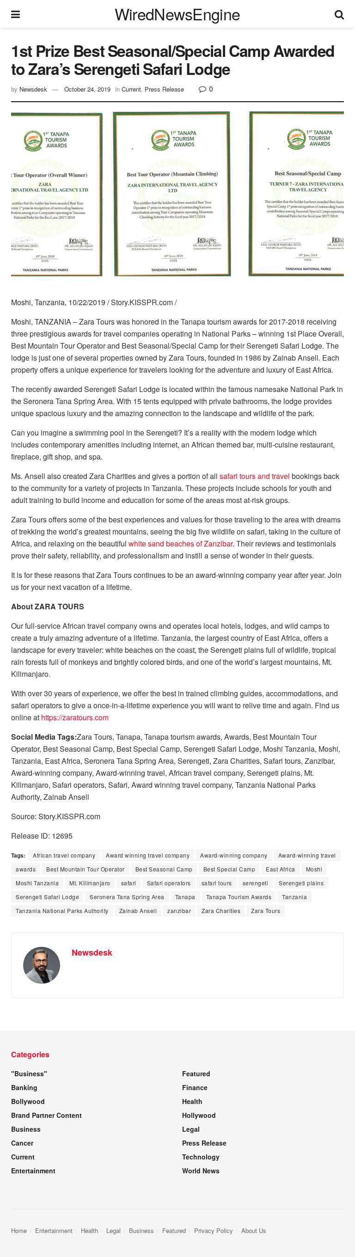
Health (192, 1101)
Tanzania (294, 897)
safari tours (217, 883)
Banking (24, 1087)
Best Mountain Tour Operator (85, 869)
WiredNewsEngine (177, 14)
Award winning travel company (148, 855)
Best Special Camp (229, 869)
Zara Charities (221, 910)
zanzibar (179, 910)
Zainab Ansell (138, 910)
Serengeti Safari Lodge (47, 897)
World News (201, 1170)
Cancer (22, 1142)
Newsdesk (33, 89)
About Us (253, 1230)
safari (128, 883)
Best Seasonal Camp (164, 869)
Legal (191, 1129)
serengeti (256, 883)
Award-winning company (234, 855)
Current (131, 89)
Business (26, 1129)
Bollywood (28, 1101)
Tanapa (185, 897)
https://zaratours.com (75, 717)
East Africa (280, 869)
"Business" (29, 1073)
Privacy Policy (213, 1230)
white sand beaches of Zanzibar (181, 543)
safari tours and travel (255, 476)
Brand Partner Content (46, 1115)
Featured (196, 1073)
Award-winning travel (307, 855)
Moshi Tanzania (37, 883)
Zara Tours (265, 910)
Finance (195, 1087)
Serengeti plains (301, 883)
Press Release (164, 89)
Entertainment (33, 1170)
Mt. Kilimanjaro (89, 883)
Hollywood (199, 1115)
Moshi (314, 869)
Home (19, 1230)
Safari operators (169, 883)
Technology (201, 1156)
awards (26, 869)
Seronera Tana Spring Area (127, 897)
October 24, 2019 (87, 89)
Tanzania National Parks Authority (62, 910)
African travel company (64, 855)
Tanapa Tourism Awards (239, 897)
